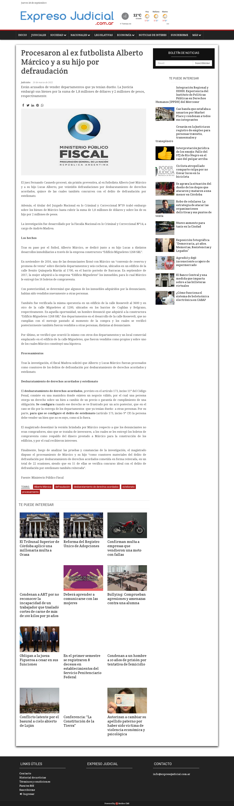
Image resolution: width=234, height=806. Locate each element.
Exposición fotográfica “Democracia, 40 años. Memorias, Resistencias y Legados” (193, 245)
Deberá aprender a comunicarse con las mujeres (81, 598)
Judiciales (38, 35)
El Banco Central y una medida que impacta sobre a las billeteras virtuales (191, 280)
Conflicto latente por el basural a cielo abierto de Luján (39, 721)
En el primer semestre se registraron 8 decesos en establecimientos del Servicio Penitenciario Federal (82, 666)
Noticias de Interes (153, 35)
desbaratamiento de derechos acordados (96, 486)
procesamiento (30, 492)
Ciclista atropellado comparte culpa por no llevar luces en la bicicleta (192, 171)
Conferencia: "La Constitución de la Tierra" (79, 721)
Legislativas (103, 35)
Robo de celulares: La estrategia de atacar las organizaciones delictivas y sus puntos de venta (184, 209)
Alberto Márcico (42, 486)
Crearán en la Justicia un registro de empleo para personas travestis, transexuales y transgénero (183, 134)
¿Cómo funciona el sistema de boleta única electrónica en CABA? (192, 296)
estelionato (128, 486)
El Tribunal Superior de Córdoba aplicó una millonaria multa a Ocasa (39, 548)
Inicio (22, 35)
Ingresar (28, 794)
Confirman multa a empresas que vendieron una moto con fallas (124, 548)
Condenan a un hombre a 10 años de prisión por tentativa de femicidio (126, 659)
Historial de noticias (32, 777)
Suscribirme (179, 35)
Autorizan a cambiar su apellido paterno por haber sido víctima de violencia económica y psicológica (126, 725)
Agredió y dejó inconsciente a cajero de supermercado (193, 261)
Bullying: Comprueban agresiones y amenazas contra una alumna (126, 598)
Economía (124, 35)
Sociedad (57, 35)
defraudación (62, 486)
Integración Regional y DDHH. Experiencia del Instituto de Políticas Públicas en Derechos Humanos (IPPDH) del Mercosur (182, 95)
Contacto (25, 773)
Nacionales (79, 35)
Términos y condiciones (34, 781)
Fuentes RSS (26, 785)
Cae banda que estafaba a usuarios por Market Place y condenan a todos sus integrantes (193, 114)
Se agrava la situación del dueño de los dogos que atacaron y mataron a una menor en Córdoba (193, 189)
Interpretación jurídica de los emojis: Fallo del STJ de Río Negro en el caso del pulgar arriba (192, 153)
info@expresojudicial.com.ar (171, 774)
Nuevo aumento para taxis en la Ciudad (190, 224)
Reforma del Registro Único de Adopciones (81, 544)
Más (195, 35)
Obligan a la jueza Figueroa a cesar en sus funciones (39, 659)
